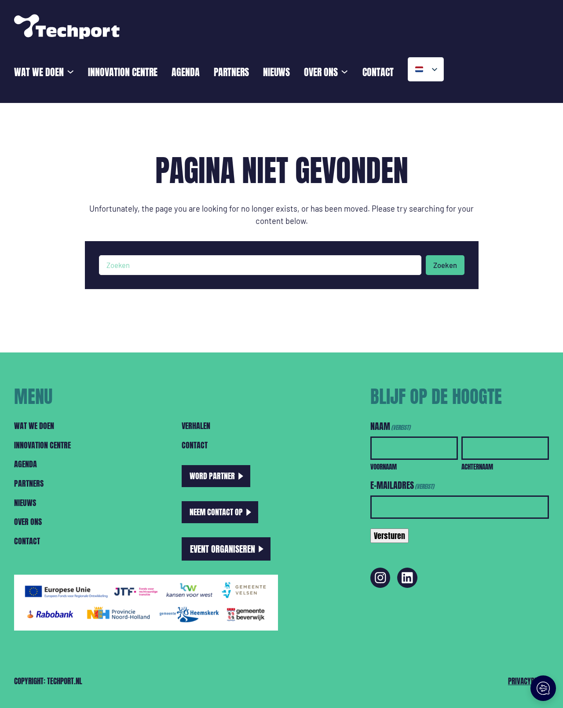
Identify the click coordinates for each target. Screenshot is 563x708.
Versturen (389, 535)
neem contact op (216, 512)
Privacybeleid (528, 680)
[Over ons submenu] (344, 70)
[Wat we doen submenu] (70, 70)
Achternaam (477, 467)
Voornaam (383, 467)
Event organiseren (222, 549)
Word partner (212, 476)
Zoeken (445, 264)
